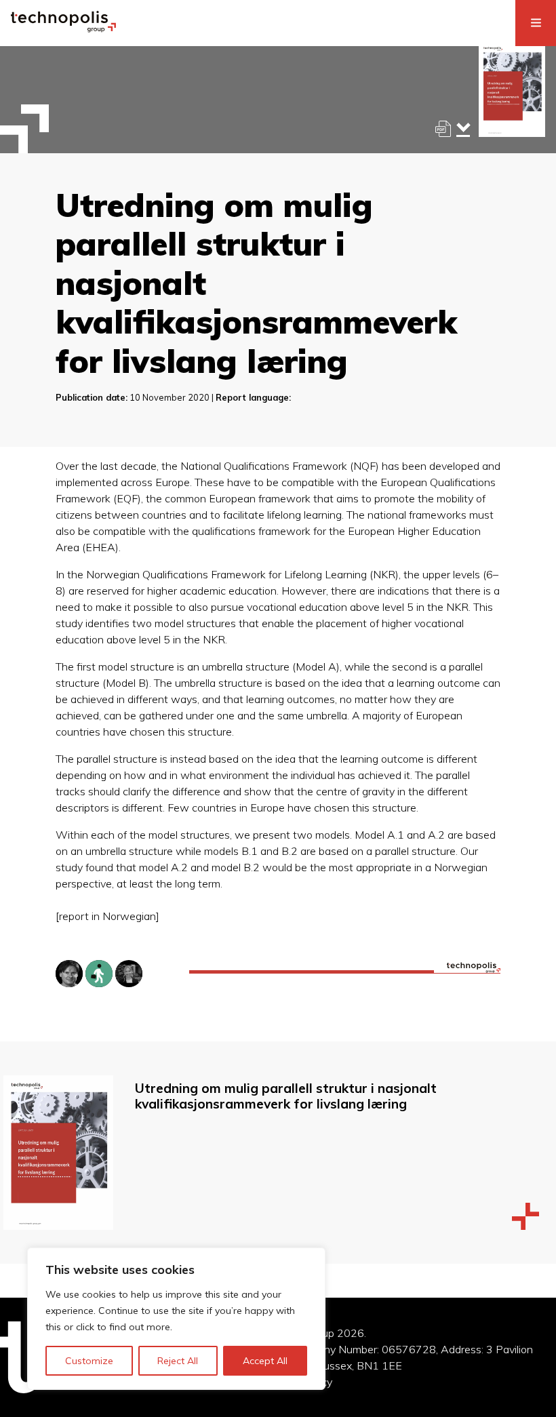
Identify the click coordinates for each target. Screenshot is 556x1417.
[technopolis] (63, 28)
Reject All (177, 1361)
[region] (176, 1319)
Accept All (265, 1361)
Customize (89, 1361)
